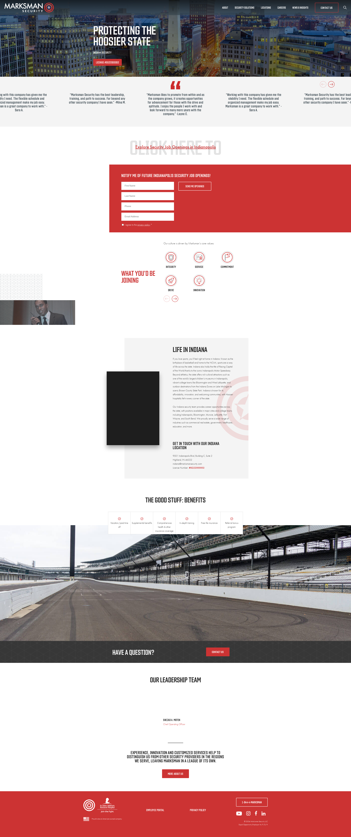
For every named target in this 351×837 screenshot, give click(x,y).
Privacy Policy (198, 810)
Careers (282, 7)
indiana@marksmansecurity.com (187, 463)
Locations (266, 7)
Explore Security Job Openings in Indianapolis (175, 147)
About (225, 7)
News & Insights (300, 7)
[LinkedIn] (248, 814)
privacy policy (143, 224)
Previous (323, 84)
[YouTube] (239, 814)
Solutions (244, 7)
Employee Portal (155, 810)
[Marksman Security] (29, 7)
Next (331, 84)
